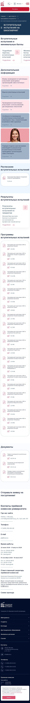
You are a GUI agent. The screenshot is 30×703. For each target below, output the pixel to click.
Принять (9, 697)
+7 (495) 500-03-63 (10, 666)
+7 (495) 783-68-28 (7, 528)
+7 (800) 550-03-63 (10, 670)
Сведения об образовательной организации (13, 611)
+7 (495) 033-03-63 (10, 663)
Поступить (15, 9)
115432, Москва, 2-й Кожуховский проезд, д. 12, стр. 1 (11, 649)
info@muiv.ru (4, 586)
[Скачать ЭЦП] (8, 249)
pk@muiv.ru (4, 538)
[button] (10, 3)
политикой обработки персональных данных (12, 693)
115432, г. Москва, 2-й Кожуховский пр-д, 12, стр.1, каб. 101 (14, 518)
